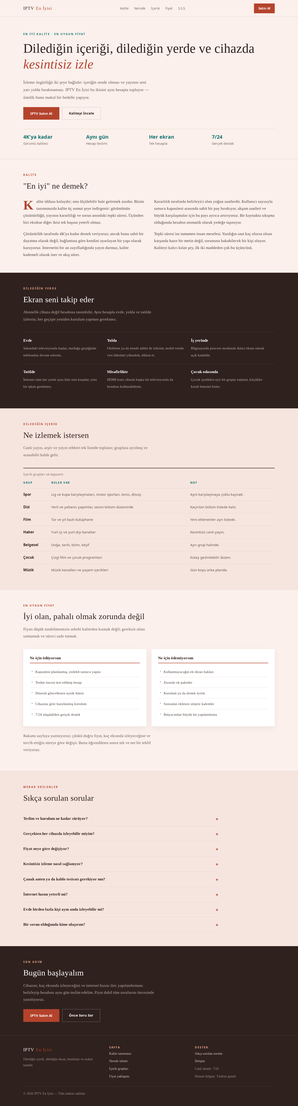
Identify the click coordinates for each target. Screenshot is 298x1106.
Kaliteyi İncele (81, 113)
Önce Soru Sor (81, 1015)
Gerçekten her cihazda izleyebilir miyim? (59, 833)
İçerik (155, 8)
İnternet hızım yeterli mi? (45, 894)
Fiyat (169, 8)
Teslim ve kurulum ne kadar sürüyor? (55, 818)
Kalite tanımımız (120, 1053)
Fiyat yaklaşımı (119, 1076)
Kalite (124, 8)
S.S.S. (182, 8)
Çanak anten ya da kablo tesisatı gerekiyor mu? (64, 879)
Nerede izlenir (118, 1061)
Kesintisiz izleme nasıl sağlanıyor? (53, 864)
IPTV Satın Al (41, 113)
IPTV (37, 8)
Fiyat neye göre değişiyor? (46, 849)
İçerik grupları (118, 1068)
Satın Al (264, 8)
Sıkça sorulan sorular (209, 1053)
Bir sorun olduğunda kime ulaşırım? (54, 924)
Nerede (140, 8)
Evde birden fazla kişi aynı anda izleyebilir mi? (63, 909)
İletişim (200, 1061)
